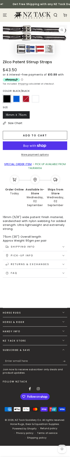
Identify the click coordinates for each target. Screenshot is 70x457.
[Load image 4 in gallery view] (49, 49)
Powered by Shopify (25, 428)
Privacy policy (24, 433)
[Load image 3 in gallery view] (40, 49)
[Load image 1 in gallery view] (21, 49)
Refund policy (48, 428)
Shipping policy (36, 437)
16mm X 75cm (16, 116)
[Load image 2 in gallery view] (30, 49)
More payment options (35, 154)
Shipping (23, 83)
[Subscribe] (65, 361)
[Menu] (5, 15)
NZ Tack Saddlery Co (28, 420)
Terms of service (47, 433)
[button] (55, 15)
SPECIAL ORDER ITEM (18, 164)
